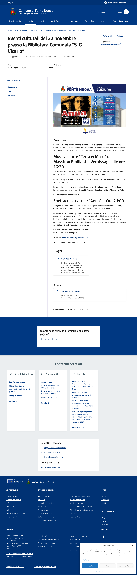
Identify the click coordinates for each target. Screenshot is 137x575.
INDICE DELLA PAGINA (14, 80)
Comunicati (105, 499)
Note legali (73, 543)
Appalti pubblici (43, 506)
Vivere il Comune (56, 21)
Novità (30, 21)
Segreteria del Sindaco (70, 291)
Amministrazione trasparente (80, 536)
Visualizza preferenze (125, 566)
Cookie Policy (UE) (76, 550)
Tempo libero (90, 21)
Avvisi (103, 503)
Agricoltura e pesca (45, 496)
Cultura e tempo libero (46, 517)
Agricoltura (75, 21)
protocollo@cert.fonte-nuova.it (21, 556)
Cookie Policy (99, 571)
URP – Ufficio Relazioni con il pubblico (19, 553)
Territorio (104, 524)
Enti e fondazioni (12, 506)
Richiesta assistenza (45, 546)
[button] (133, 545)
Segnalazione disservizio (46, 543)
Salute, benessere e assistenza (81, 506)
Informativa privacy (76, 539)
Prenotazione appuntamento (48, 539)
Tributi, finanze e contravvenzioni (81, 510)
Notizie (103, 496)
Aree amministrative (13, 499)
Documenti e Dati (12, 517)
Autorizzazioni (43, 510)
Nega (107, 566)
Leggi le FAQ (42, 536)
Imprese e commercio (77, 499)
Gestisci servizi (87, 560)
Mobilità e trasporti (76, 503)
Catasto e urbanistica (45, 513)
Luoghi (103, 517)
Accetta (90, 566)
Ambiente (41, 499)
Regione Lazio (12, 2)
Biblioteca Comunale (70, 258)
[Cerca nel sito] (126, 11)
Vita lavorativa (75, 517)
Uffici (8, 503)
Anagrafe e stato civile (46, 503)
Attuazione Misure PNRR (15, 566)
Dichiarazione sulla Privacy (111, 571)
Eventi (103, 521)
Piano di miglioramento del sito (45, 566)
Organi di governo (12, 496)
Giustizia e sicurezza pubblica (80, 496)
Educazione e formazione (47, 520)
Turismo (72, 513)
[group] (21, 402)
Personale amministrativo (15, 513)
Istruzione (104, 21)
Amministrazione (16, 21)
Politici (8, 510)
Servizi (41, 21)
